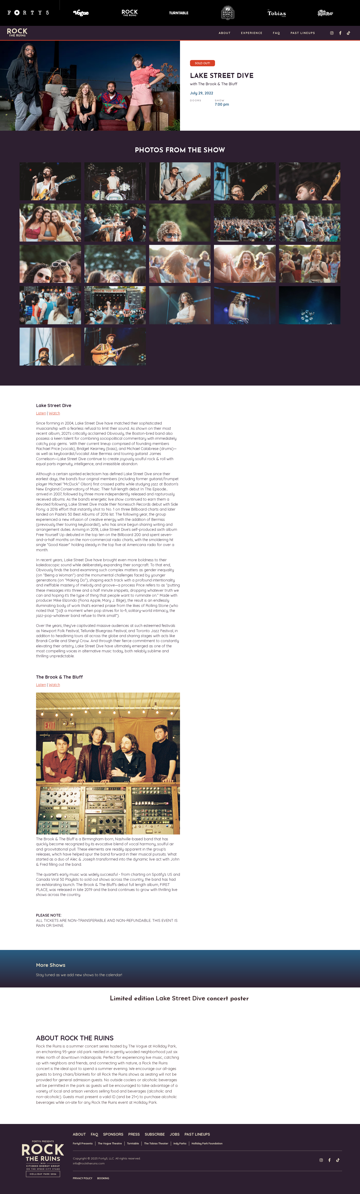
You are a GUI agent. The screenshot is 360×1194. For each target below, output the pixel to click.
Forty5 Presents (83, 1143)
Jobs (175, 1134)
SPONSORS (113, 1134)
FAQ (276, 33)
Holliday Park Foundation (207, 1143)
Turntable (133, 1143)
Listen (41, 413)
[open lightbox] (50, 182)
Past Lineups (303, 33)
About (225, 33)
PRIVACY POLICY (82, 1178)
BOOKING (103, 1178)
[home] (17, 32)
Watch (54, 413)
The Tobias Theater (156, 1143)
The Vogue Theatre (110, 1143)
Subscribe (155, 1134)
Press (134, 1134)
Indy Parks (180, 1143)
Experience (251, 33)
